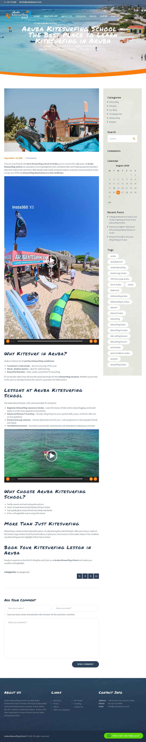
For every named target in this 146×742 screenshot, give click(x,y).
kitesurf (113, 307)
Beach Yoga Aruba (118, 273)
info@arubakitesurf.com (31, 2)
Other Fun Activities (61, 709)
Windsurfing (114, 118)
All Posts (63, 46)
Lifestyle (112, 106)
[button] (51, 260)
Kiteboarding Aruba (118, 296)
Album (56, 706)
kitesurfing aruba (117, 324)
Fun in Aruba (115, 284)
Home (48, 46)
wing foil (114, 359)
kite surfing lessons (118, 336)
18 (114, 188)
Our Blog (113, 110)
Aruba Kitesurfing (117, 267)
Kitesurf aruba (116, 313)
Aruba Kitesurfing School (15, 736)
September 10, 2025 (13, 158)
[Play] (8, 341)
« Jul (109, 202)
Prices (56, 703)
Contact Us (78, 706)
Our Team (78, 700)
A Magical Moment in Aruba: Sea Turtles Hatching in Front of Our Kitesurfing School (123, 219)
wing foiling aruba (118, 364)
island (130, 284)
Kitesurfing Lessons (118, 341)
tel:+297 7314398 (115, 703)
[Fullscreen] (95, 341)
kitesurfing (115, 319)
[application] (51, 260)
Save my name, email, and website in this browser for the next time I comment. (41, 614)
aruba (113, 256)
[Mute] (91, 341)
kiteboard (114, 290)
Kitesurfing (114, 102)
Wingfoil (112, 122)
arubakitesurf (116, 261)
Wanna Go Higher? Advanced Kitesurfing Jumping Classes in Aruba (122, 229)
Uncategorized (86, 46)
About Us (57, 700)
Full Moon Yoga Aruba (119, 279)
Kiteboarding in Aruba (119, 301)
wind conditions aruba (120, 353)
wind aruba (115, 347)
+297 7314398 (11, 2)
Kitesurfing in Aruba (118, 330)
